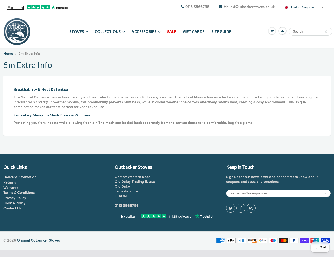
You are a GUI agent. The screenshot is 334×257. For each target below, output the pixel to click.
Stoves (76, 31)
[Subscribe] (325, 193)
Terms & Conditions (19, 192)
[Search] (326, 31)
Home (8, 53)
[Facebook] (240, 208)
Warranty (10, 187)
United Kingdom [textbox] (302, 7)
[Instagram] (251, 208)
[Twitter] (230, 208)
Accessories (144, 31)
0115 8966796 (197, 7)
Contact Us (12, 208)
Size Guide (221, 31)
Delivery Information (19, 177)
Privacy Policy (14, 198)
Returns (9, 182)
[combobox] (303, 7)
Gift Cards (193, 31)
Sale (171, 31)
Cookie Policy (14, 203)
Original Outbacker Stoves (38, 240)
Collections (108, 31)
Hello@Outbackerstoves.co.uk (249, 7)
